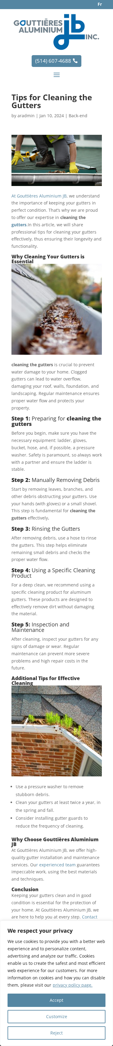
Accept (56, 1000)
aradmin (26, 115)
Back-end (78, 115)
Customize (56, 1016)
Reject (56, 1033)
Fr (100, 4)
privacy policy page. (73, 985)
